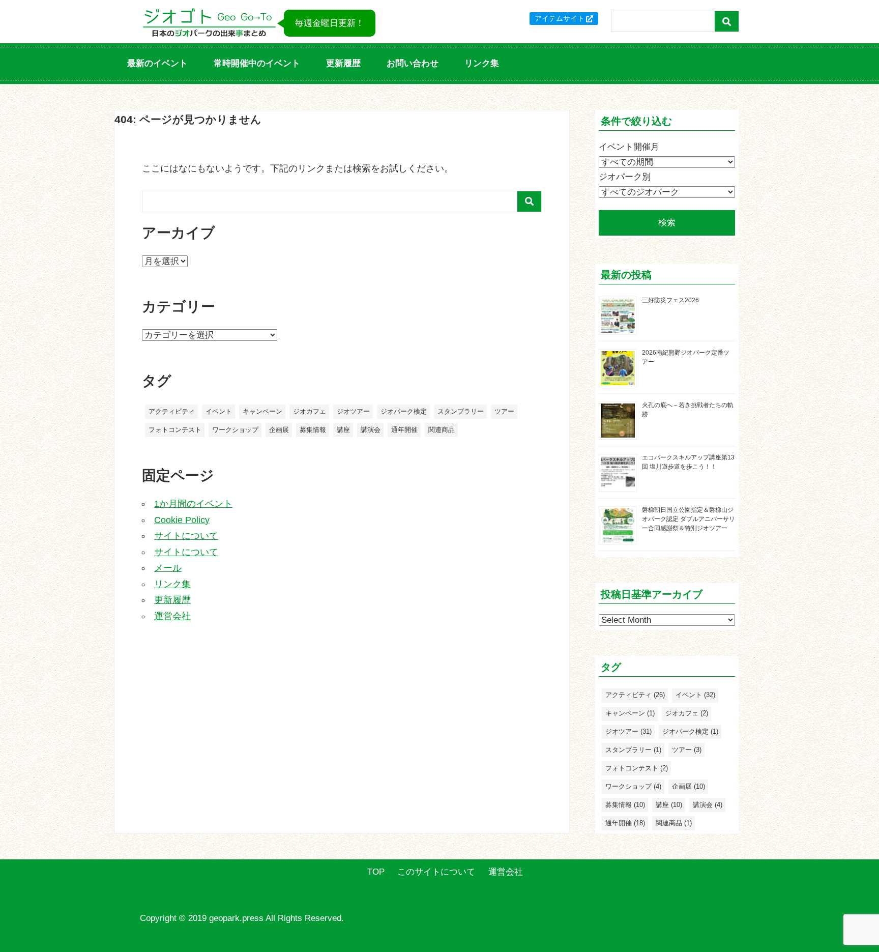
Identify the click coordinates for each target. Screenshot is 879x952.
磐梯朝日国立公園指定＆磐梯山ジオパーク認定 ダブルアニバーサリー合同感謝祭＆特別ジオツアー (688, 519)
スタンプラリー (460, 411)
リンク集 (481, 63)
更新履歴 (343, 63)
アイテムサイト (559, 18)
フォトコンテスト (175, 430)
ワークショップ (235, 430)
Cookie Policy (182, 520)
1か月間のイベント (193, 504)
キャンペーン (262, 411)
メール (168, 568)
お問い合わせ (412, 63)
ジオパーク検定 (403, 411)
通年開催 (404, 430)
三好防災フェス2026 (670, 300)
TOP (376, 872)
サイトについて (186, 536)
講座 (343, 430)
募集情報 (313, 430)
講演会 (370, 430)
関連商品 (441, 430)
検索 (667, 222)
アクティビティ (172, 411)
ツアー (504, 411)
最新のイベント (157, 63)
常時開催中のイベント (257, 63)
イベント (219, 411)
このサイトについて (436, 872)
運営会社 (172, 616)
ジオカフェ (309, 411)
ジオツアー (353, 411)
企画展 (279, 430)
